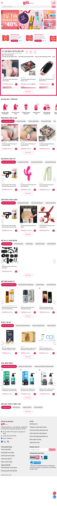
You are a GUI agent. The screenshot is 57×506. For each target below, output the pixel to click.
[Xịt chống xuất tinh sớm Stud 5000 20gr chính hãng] (28, 296)
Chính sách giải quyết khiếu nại (39, 436)
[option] (22, 19)
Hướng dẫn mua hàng (7, 452)
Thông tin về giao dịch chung (38, 427)
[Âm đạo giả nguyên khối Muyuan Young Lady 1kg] (28, 132)
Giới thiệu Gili (33, 424)
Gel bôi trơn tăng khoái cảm (26, 113)
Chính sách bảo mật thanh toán (39, 430)
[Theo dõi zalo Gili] (5, 441)
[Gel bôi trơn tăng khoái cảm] (26, 107)
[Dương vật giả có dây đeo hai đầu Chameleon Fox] (47, 214)
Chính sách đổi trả (6, 459)
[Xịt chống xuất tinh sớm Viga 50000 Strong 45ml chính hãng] (47, 296)
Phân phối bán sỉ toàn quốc (9, 467)
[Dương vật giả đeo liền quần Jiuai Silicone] (28, 214)
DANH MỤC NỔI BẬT (9, 99)
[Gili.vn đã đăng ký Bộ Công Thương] (35, 462)
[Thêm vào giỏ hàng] (16, 84)
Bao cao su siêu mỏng (15, 113)
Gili (10, 475)
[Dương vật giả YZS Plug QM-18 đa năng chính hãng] (28, 173)
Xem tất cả (28, 91)
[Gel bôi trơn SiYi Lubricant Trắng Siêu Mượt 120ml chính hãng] (47, 377)
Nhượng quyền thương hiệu (9, 470)
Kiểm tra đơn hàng (6, 462)
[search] (54, 6)
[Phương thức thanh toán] (39, 457)
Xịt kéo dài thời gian (36, 113)
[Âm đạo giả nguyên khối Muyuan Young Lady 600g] (9, 132)
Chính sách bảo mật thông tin (38, 433)
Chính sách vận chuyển (8, 455)
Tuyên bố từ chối (34, 442)
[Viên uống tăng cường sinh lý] (47, 107)
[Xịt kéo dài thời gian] (36, 107)
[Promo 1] (49, 14)
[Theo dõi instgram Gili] (8, 441)
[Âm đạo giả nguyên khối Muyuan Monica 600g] (10, 68)
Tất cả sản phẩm (6, 449)
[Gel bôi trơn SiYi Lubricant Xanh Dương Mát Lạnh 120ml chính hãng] (28, 377)
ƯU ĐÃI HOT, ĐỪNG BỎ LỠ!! (13, 51)
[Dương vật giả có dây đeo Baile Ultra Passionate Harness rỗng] (9, 173)
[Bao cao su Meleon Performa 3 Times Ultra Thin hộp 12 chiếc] (9, 337)
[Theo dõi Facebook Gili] (2, 441)
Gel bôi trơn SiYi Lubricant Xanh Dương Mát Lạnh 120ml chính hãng (28, 391)
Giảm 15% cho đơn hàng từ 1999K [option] (35, 56)
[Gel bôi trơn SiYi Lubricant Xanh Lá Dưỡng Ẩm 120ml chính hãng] (9, 377)
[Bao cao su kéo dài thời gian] (5, 107)
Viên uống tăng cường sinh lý (46, 113)
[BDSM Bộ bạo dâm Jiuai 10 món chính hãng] (9, 255)
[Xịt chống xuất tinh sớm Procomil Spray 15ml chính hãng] (9, 296)
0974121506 (13, 436)
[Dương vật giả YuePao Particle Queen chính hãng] (47, 173)
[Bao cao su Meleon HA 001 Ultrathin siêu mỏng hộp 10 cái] (47, 337)
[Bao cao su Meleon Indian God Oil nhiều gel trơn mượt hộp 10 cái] (28, 337)
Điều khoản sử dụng (35, 439)
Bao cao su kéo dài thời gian (5, 113)
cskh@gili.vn (9, 438)
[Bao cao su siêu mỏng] (16, 107)
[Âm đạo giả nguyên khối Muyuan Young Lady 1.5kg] (47, 132)
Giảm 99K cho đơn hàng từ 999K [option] (18, 56)
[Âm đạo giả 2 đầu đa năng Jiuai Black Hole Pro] (46, 68)
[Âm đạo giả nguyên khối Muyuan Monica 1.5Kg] (28, 68)
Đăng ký (52, 449)
